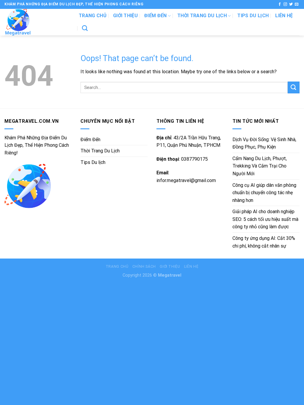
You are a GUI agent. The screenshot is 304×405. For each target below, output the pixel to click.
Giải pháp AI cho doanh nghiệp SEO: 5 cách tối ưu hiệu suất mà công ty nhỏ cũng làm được (265, 219)
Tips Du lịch (253, 15)
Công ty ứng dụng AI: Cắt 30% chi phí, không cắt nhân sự (263, 242)
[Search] (85, 28)
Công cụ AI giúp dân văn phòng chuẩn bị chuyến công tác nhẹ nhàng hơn (264, 192)
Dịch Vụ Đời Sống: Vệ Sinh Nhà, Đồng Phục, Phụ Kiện (264, 143)
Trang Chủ (117, 266)
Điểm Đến (155, 15)
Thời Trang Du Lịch (202, 15)
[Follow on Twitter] (291, 4)
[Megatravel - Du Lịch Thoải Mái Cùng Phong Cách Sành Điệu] (37, 22)
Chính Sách (144, 266)
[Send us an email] (296, 4)
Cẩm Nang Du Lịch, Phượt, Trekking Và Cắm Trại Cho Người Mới (259, 166)
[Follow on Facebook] (279, 4)
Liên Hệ (284, 15)
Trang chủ (93, 15)
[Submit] (294, 87)
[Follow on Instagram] (285, 4)
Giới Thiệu (125, 15)
